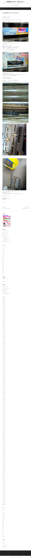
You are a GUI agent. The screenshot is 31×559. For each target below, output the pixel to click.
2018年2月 (4, 482)
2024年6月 (4, 345)
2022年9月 (4, 383)
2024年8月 (4, 341)
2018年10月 (4, 468)
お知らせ (4, 514)
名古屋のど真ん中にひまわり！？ (7, 241)
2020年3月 (4, 437)
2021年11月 (4, 401)
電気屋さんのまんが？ (5, 234)
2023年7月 (4, 365)
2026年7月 (4, 300)
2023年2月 (4, 374)
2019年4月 (4, 457)
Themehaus (20, 557)
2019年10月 (4, 446)
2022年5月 (4, 390)
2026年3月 (4, 307)
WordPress (14, 557)
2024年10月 (4, 338)
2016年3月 (4, 502)
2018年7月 (4, 473)
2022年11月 (4, 379)
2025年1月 (4, 332)
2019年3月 (4, 459)
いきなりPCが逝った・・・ (6, 286)
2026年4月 (4, 305)
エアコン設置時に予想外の (6, 293)
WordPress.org (4, 546)
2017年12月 (4, 486)
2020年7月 (4, 430)
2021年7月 (4, 408)
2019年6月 (4, 453)
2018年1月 (4, 484)
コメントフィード (5, 544)
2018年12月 (4, 464)
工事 (3, 259)
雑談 (3, 273)
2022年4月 (4, 392)
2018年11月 (4, 466)
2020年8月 (4, 428)
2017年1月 (4, 500)
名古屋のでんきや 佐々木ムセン (15, 1)
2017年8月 (4, 493)
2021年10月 (4, 403)
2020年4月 (4, 435)
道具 (3, 534)
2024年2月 (4, 352)
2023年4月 (4, 370)
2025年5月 (4, 325)
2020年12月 (4, 421)
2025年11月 (4, 314)
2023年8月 (4, 363)
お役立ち (4, 250)
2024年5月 (4, 347)
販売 (3, 268)
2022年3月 (4, 394)
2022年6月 (4, 388)
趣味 (3, 532)
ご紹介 (3, 516)
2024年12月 (4, 334)
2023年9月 (4, 361)
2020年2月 (4, 439)
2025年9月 (4, 318)
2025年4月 (4, 327)
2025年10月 (4, 316)
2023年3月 (4, 372)
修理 (6, 202)
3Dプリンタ (4, 246)
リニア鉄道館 (4, 236)
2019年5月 (4, 455)
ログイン (4, 541)
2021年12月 (4, 399)
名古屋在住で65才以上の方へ (15, 5)
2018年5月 (4, 477)
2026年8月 (4, 298)
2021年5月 (4, 412)
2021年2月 (4, 417)
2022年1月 (4, 397)
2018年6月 (4, 475)
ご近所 (4, 202)
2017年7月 (4, 495)
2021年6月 (4, 410)
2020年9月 (4, 426)
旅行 (3, 523)
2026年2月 (4, 309)
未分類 (3, 525)
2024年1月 (4, 354)
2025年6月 (4, 323)
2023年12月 (4, 356)
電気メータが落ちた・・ (6, 232)
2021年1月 (4, 419)
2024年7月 (4, 343)
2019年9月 (4, 448)
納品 (3, 266)
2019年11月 (4, 444)
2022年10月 (4, 381)
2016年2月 (4, 504)
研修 (3, 264)
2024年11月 (4, 336)
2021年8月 (4, 406)
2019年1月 (4, 462)
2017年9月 (4, 491)
